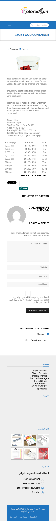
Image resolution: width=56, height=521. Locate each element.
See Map (35, 492)
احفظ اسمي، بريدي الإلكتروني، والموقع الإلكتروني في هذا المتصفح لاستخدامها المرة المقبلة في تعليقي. (29, 300)
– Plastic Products (40, 373)
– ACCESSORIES (40, 386)
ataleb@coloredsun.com (28, 488)
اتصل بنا (13, 517)
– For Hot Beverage (39, 376)
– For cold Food (41, 381)
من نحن (23, 517)
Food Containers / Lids (36, 340)
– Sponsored (43, 388)
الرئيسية (33, 517)
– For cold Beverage (39, 378)
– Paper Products (40, 370)
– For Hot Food (42, 383)
